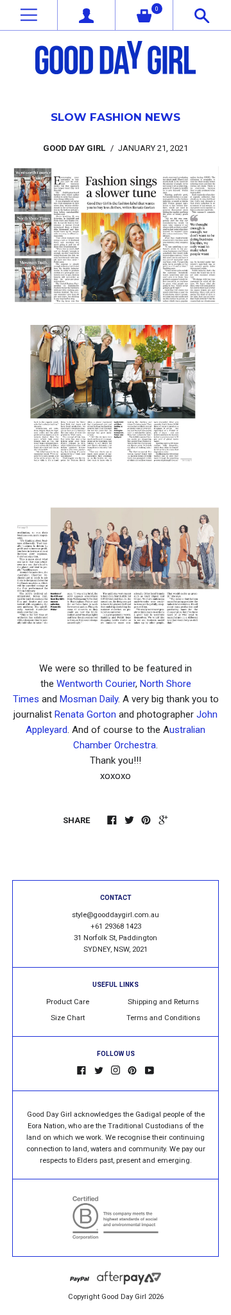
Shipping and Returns (163, 1002)
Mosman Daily (89, 699)
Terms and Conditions (163, 1018)
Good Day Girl (123, 1297)
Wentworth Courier (95, 683)
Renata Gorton (85, 714)
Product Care (67, 1002)
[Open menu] (28, 15)
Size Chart (68, 1018)
